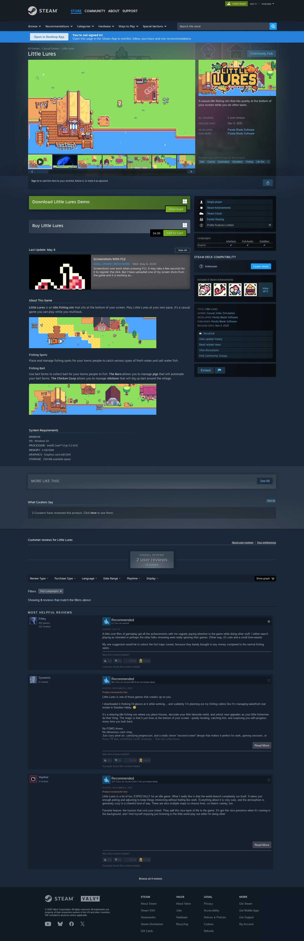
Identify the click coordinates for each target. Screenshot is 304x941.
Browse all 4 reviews (150, 878)
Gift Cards (147, 931)
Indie (218, 313)
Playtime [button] (132, 578)
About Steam (149, 903)
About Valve (183, 903)
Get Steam (245, 903)
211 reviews (45, 626)
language (266, 3)
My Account (246, 924)
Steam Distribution (152, 924)
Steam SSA (148, 910)
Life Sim (260, 161)
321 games (44, 623)
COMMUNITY (95, 11)
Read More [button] (262, 745)
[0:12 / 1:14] (111, 107)
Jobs (179, 910)
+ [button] (268, 161)
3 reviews (43, 781)
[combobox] (223, 26)
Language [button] (88, 578)
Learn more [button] (261, 266)
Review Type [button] (37, 578)
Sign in (35, 180)
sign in (253, 3)
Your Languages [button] (49, 591)
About (114, 11)
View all (271, 501)
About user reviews (242, 542)
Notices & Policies (215, 917)
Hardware (181, 917)
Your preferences (266, 542)
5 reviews (43, 682)
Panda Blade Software (241, 129)
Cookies (209, 924)
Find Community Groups (213, 355)
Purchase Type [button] (64, 578)
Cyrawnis (44, 677)
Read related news (210, 344)
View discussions (209, 350)
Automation (223, 161)
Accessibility (211, 910)
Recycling (182, 924)
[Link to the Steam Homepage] (43, 14)
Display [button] (151, 578)
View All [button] (182, 250)
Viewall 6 (266, 290)
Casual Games (50, 48)
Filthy (42, 618)
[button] (34, 26)
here (94, 512)
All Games (34, 48)
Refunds (209, 931)
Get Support (246, 917)
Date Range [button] (110, 578)
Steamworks (148, 917)
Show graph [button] (263, 578)
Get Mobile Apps (249, 910)
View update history (210, 339)
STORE (76, 11)
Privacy (208, 903)
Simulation (237, 161)
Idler (202, 161)
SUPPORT (130, 11)
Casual (211, 161)
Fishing (249, 161)
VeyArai (43, 777)
